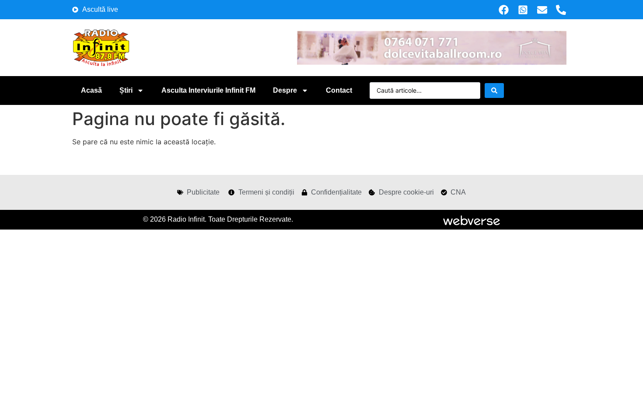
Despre (285, 90)
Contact (339, 90)
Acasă (91, 90)
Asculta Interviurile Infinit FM (208, 90)
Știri (126, 90)
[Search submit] (494, 90)
